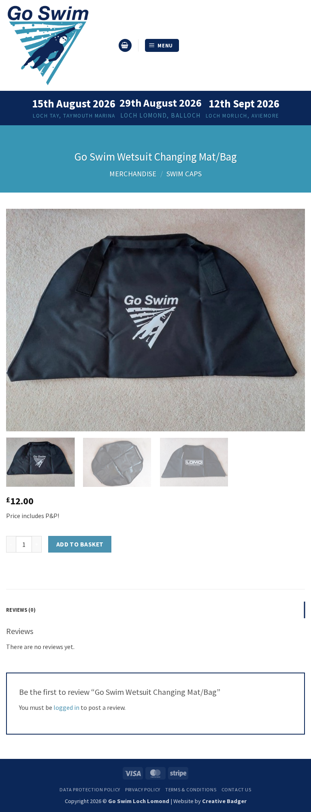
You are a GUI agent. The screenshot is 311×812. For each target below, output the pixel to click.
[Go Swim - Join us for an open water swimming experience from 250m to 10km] (59, 45)
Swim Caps (184, 173)
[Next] (288, 320)
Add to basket (80, 544)
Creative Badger (224, 801)
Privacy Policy (142, 789)
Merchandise (132, 173)
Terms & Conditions (190, 789)
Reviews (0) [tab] (21, 609)
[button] (125, 45)
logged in (66, 707)
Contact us (236, 789)
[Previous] (22, 320)
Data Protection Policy (90, 789)
